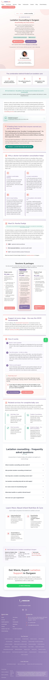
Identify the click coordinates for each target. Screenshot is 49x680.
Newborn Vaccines (33, 638)
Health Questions (5, 621)
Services (15, 4)
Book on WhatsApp (25, 585)
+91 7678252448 (31, 622)
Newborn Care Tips (5, 628)
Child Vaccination (14, 427)
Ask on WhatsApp (14, 392)
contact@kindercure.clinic (33, 625)
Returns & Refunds (4, 674)
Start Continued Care (23, 307)
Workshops (15, 624)
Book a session (18, 41)
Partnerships (3, 677)
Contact (32, 4)
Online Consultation (24, 654)
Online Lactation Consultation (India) (20, 644)
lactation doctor (30, 255)
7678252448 (9, 7)
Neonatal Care (24, 641)
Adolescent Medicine (18, 649)
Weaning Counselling (32, 644)
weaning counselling (14, 329)
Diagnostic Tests (27, 649)
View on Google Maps (36, 555)
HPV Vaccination (41, 638)
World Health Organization (22, 322)
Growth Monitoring (41, 644)
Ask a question (31, 41)
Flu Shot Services (25, 638)
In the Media (4, 624)
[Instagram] (23, 610)
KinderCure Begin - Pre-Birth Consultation (36, 427)
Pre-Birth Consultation (17, 628)
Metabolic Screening (42, 649)
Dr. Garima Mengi (38, 226)
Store (19, 4)
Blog (37, 4)
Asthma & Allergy (15, 646)
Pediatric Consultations (36, 414)
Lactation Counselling (8, 644)
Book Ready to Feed (38, 307)
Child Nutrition (7, 646)
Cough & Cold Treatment (39, 646)
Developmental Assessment (8, 649)
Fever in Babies (31, 646)
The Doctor (8, 4)
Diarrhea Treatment (23, 646)
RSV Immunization (9, 641)
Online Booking (43, 4)
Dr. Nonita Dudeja (21, 226)
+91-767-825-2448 (36, 553)
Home (2, 4)
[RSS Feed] (26, 610)
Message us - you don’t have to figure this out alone (20, 146)
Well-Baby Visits (14, 414)
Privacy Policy (3, 669)
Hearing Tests (34, 649)
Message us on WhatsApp (31, 44)
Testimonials (25, 4)
